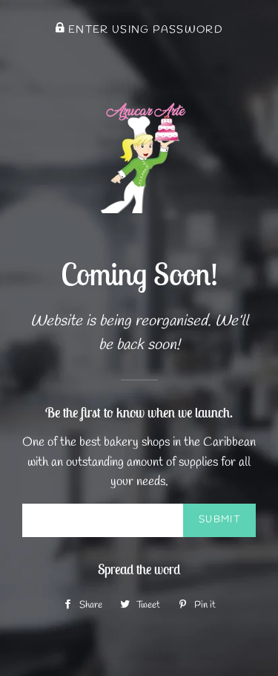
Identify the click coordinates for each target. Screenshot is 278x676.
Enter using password (144, 29)
